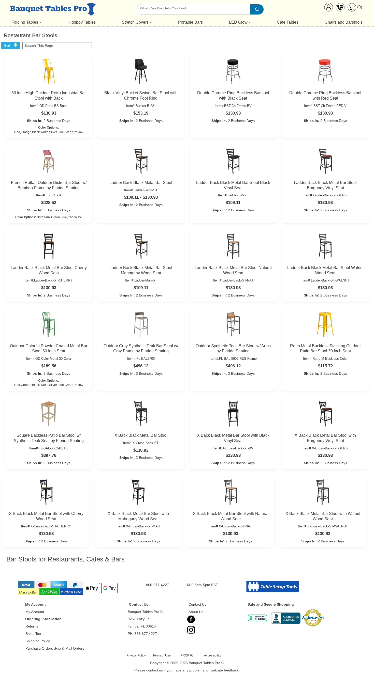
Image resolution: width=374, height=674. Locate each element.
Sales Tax (33, 634)
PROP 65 (187, 655)
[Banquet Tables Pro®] (52, 11)
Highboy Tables (81, 22)
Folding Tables (24, 22)
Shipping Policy (37, 641)
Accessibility (212, 655)
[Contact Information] (340, 8)
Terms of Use (162, 655)
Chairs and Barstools (344, 22)
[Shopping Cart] (351, 10)
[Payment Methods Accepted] (68, 594)
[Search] (257, 9)
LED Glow (238, 22)
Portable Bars (190, 22)
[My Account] (328, 8)
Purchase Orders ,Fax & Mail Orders (54, 648)
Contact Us (197, 604)
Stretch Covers (135, 22)
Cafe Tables (287, 22)
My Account (34, 612)
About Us (196, 612)
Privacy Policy (136, 655)
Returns (31, 626)
